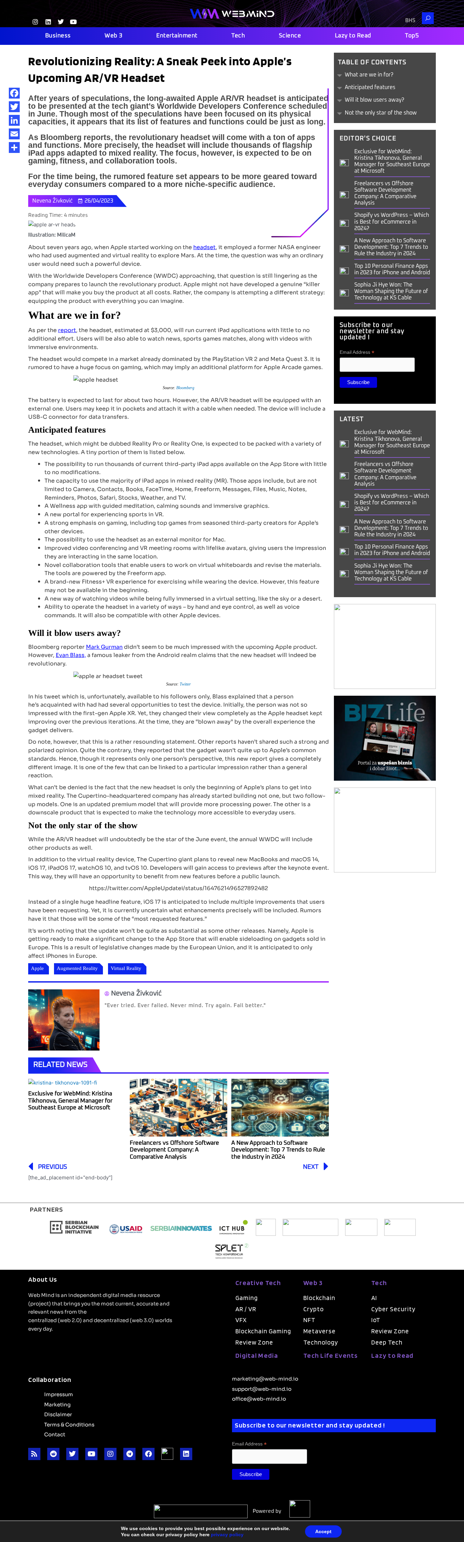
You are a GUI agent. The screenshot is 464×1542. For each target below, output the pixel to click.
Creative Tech (258, 1283)
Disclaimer (58, 1414)
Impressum (58, 1394)
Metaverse (319, 1331)
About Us (42, 1279)
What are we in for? (369, 74)
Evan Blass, (71, 655)
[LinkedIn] (14, 120)
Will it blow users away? (374, 100)
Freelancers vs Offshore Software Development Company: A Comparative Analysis (174, 1150)
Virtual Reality (126, 968)
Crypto (313, 1309)
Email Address (357, 352)
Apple (37, 968)
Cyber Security (393, 1309)
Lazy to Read (353, 36)
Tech (238, 36)
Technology (320, 1342)
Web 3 (114, 36)
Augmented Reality (77, 968)
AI (374, 1298)
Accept (323, 1531)
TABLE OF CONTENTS (372, 62)
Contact (54, 1434)
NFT (309, 1320)
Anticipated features (370, 87)
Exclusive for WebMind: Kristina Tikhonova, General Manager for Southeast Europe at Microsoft (70, 1101)
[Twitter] (14, 107)
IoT (375, 1320)
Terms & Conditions (69, 1424)
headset (204, 247)
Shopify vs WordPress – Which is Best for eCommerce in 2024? (391, 221)
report (67, 330)
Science (290, 36)
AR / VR (245, 1309)
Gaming (246, 1298)
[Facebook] (14, 93)
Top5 (412, 36)
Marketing (57, 1404)
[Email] (14, 134)
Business (58, 36)
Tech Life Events (330, 1355)
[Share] (14, 147)
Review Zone (254, 1342)
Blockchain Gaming (263, 1331)
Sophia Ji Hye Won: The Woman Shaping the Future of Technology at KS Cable (391, 291)
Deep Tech (387, 1342)
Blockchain (319, 1298)
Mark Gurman (104, 646)
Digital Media (256, 1355)
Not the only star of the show (381, 113)
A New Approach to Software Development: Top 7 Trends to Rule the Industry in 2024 (278, 1150)
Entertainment (177, 36)
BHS (410, 20)
